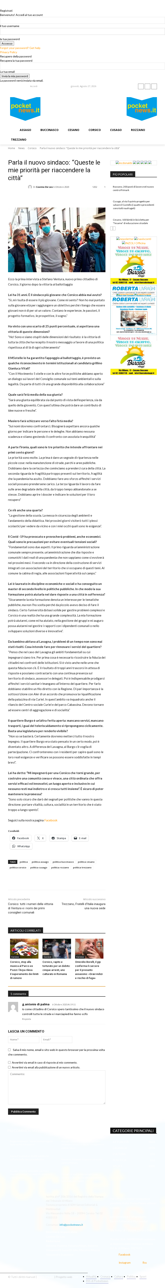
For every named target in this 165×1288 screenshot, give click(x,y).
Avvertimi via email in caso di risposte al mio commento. (44, 1062)
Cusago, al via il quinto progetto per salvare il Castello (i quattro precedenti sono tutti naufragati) (133, 205)
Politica (39, 153)
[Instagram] (147, 86)
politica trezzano (82, 867)
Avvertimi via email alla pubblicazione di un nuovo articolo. (46, 1067)
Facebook (50, 820)
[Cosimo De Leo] (30, 187)
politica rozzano (60, 867)
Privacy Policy (8, 52)
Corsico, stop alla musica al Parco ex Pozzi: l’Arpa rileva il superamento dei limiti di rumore (24, 970)
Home (11, 148)
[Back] (1, 6)
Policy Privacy (45, 1277)
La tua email (7, 71)
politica (24, 861)
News (21, 148)
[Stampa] (69, 194)
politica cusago (38, 867)
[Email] (60, 194)
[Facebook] (141, 86)
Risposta (26, 1019)
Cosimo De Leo (44, 186)
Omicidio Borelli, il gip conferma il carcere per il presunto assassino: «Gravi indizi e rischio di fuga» (89, 970)
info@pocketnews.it (71, 1224)
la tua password (10, 39)
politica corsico (18, 867)
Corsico (32, 148)
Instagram (125, 1262)
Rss (145, 1262)
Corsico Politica (26, 153)
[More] (78, 194)
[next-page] (114, 228)
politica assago (40, 861)
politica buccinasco (63, 861)
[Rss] (154, 86)
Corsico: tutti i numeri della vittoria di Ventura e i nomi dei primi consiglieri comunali (30, 908)
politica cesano (86, 861)
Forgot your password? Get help (20, 48)
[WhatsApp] (50, 194)
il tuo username (9, 26)
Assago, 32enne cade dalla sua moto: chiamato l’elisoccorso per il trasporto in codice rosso (31, 1174)
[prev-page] (111, 228)
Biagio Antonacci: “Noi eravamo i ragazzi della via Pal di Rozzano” (31, 1143)
